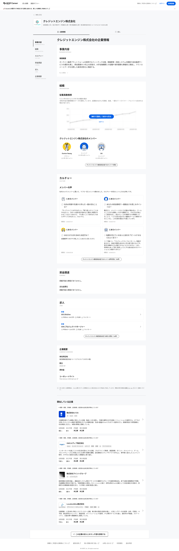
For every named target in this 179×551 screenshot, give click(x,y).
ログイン (162, 3)
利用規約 (120, 543)
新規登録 (171, 3)
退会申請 (129, 543)
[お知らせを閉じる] (175, 8)
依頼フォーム (128, 388)
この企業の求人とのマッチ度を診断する (90, 534)
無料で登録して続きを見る (101, 116)
